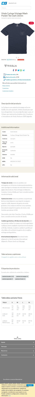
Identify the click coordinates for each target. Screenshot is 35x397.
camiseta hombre (8, 276)
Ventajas (4, 346)
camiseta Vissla (20, 279)
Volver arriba (17, 338)
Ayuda (3, 342)
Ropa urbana (6, 85)
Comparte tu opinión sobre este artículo (11, 18)
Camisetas (5, 88)
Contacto (4, 355)
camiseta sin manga (22, 276)
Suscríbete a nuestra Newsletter (12, 379)
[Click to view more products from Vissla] (17, 65)
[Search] (29, 7)
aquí (9, 395)
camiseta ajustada (7, 279)
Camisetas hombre (7, 91)
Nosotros (4, 351)
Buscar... (4, 8)
